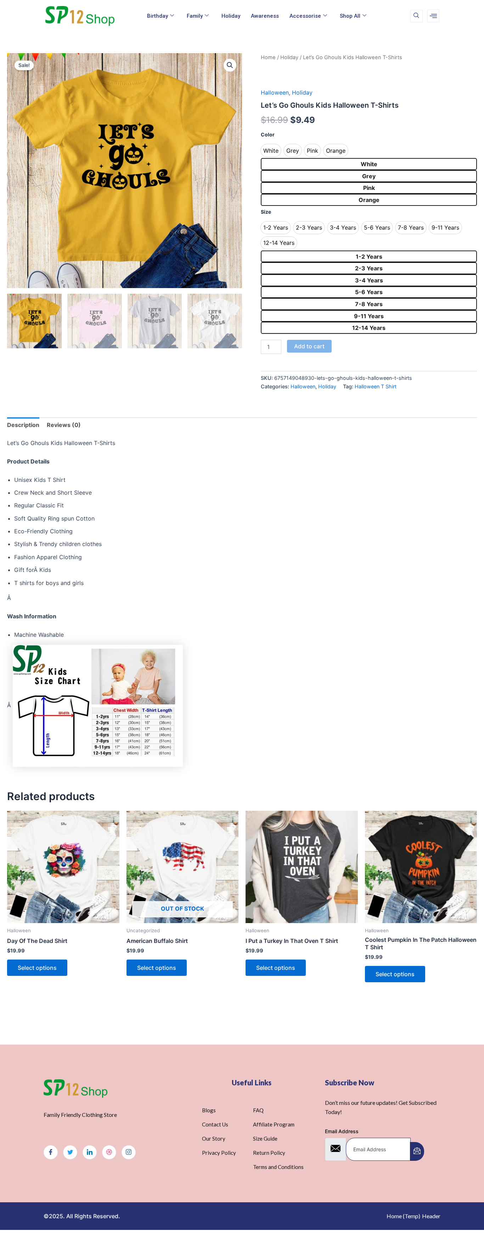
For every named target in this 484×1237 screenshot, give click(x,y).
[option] (271, 150)
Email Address (342, 1131)
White (369, 164)
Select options (37, 967)
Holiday (230, 16)
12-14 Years (368, 327)
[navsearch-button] (416, 16)
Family (195, 16)
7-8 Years (369, 304)
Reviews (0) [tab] (64, 424)
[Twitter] (70, 1152)
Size (266, 212)
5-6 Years (369, 292)
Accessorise (305, 16)
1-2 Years (369, 256)
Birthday (157, 16)
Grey (369, 176)
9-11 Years (369, 316)
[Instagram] (129, 1152)
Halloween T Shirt (375, 386)
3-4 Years (369, 280)
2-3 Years (369, 268)
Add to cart (309, 346)
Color (268, 134)
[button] (230, 65)
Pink (369, 187)
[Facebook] (51, 1152)
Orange (369, 199)
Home (268, 57)
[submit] (417, 1151)
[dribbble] (109, 1152)
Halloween (275, 92)
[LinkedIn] (90, 1152)
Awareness (265, 16)
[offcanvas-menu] (433, 16)
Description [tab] (23, 424)
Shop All (350, 16)
